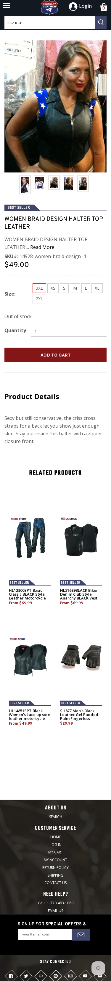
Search (55, 816)
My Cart (55, 852)
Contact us (55, 882)
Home (55, 836)
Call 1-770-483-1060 (55, 902)
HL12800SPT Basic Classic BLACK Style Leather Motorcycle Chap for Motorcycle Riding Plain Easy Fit (28, 598)
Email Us (55, 910)
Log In (56, 844)
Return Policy (55, 867)
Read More (42, 247)
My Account (55, 859)
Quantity (15, 330)
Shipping (55, 875)
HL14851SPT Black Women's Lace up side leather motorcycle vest (29, 716)
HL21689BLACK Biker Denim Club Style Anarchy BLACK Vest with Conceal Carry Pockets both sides (79, 598)
